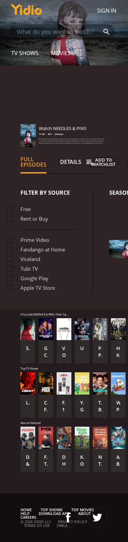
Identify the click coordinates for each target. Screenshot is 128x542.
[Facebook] (68, 517)
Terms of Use (37, 525)
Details (70, 162)
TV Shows (25, 53)
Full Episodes (33, 161)
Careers (28, 517)
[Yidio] (26, 10)
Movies (61, 53)
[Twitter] (97, 517)
